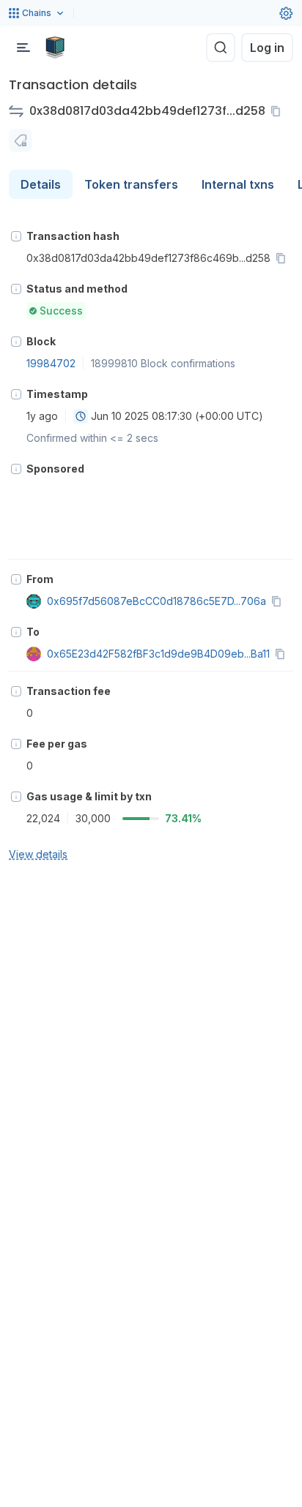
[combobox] (80, 416)
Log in (267, 47)
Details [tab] (41, 184)
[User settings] (286, 13)
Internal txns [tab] (238, 184)
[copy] (278, 111)
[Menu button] (23, 47)
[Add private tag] (20, 140)
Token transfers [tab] (131, 184)
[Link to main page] (55, 48)
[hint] (16, 236)
